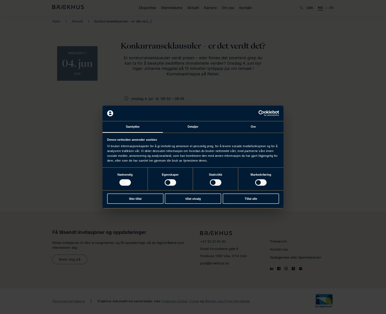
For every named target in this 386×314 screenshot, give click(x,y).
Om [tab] (253, 126)
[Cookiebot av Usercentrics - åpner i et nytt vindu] (261, 113)
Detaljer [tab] (193, 126)
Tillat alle (251, 198)
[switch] (170, 182)
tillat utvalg (193, 198)
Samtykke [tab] (133, 126)
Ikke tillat (135, 198)
